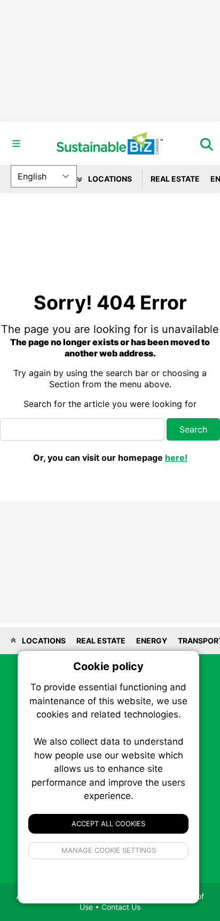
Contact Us (120, 906)
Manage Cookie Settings (108, 850)
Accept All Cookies (108, 823)
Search (193, 429)
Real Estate (175, 178)
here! (176, 457)
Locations (109, 178)
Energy (151, 640)
